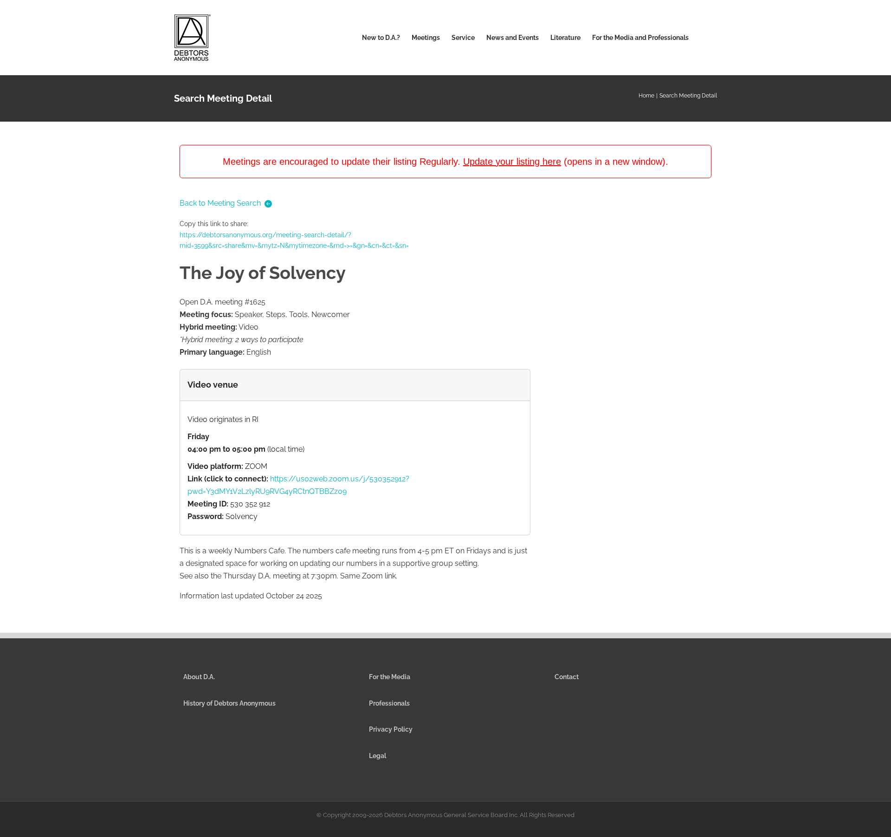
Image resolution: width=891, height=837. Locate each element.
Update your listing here (512, 161)
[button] (702, 37)
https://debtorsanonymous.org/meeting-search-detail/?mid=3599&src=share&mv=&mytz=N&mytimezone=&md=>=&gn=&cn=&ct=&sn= (294, 240)
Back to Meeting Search (220, 203)
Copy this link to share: (294, 234)
